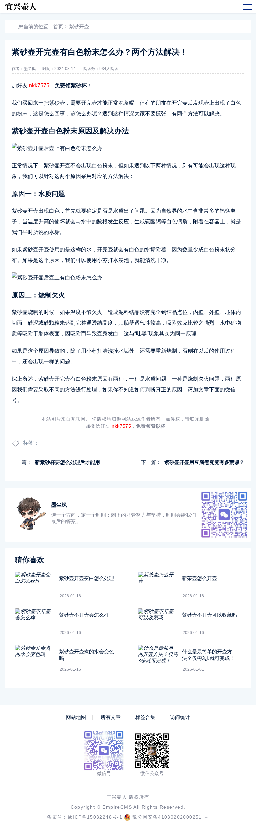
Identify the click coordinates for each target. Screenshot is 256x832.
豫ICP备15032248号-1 (95, 817)
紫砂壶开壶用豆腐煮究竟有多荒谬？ (204, 462)
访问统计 (180, 717)
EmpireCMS (117, 807)
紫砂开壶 (79, 26)
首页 (58, 26)
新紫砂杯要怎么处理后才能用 (67, 462)
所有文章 (111, 717)
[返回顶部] (235, 741)
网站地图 (76, 717)
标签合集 (145, 717)
